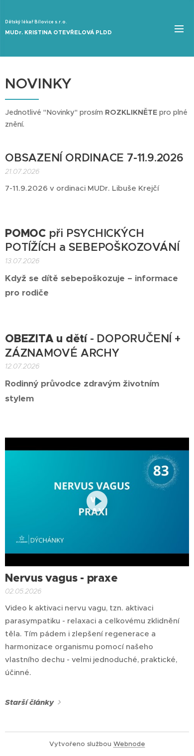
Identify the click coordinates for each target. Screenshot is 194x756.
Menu (179, 28)
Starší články (29, 702)
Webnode (129, 744)
